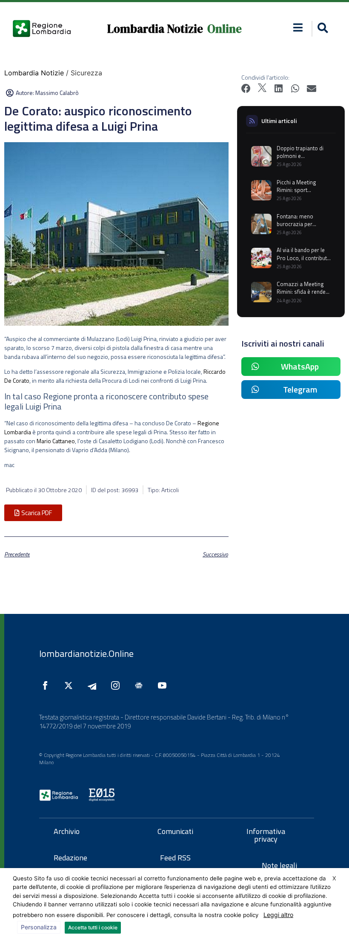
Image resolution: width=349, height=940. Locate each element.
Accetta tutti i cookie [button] (92, 927)
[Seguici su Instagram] (117, 685)
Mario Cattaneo (56, 440)
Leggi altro (278, 914)
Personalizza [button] (39, 927)
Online (224, 29)
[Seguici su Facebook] (47, 685)
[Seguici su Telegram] (94, 685)
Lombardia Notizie (155, 29)
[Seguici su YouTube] (164, 685)
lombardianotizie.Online (86, 653)
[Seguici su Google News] (140, 685)
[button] (297, 27)
